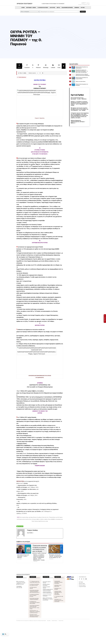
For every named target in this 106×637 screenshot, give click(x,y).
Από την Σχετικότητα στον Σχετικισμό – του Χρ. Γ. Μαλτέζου (78, 98)
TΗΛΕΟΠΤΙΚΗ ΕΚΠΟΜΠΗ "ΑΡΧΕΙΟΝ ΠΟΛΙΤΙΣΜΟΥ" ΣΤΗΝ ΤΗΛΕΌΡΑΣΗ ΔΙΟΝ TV (34, 591)
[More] (64, 66)
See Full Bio (30, 532)
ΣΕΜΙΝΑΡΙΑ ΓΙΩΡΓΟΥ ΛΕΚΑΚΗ (46, 587)
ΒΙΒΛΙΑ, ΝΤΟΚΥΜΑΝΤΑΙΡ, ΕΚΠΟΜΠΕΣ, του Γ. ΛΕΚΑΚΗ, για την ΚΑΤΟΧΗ (48, 599)
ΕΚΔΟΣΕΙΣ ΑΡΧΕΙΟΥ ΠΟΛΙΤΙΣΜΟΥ (46, 585)
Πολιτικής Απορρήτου (82, 584)
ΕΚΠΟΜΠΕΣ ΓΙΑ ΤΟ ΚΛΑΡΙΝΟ (57, 589)
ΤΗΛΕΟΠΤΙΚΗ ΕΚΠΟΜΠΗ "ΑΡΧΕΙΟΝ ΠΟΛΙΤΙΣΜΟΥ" (34, 599)
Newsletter (104, 318)
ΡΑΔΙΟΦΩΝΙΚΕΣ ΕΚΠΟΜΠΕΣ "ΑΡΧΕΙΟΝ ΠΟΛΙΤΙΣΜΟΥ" (58, 582)
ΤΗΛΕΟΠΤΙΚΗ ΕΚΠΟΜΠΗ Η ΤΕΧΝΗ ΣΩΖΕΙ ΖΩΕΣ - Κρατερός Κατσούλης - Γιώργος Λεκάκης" (34, 607)
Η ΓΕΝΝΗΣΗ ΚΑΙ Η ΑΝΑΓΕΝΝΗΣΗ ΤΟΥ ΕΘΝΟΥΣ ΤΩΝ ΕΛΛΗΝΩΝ (35, 602)
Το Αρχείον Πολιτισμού (82, 586)
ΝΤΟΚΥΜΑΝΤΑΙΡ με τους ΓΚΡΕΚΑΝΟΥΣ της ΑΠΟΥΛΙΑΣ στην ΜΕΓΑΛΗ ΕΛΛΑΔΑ (35, 611)
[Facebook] (79, 579)
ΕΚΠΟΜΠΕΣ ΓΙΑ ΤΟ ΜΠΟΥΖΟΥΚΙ (57, 586)
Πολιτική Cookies (82, 583)
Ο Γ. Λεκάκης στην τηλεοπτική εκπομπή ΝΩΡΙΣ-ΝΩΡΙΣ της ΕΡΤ (35, 582)
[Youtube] (86, 579)
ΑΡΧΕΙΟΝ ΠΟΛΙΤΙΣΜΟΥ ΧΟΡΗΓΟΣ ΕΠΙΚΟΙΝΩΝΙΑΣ (47, 592)
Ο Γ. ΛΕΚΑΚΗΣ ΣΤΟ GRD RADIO (58, 597)
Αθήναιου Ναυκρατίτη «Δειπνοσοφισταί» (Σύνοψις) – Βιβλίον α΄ (78, 121)
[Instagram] (81, 579)
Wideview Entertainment (42, 620)
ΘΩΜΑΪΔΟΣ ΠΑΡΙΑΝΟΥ (40, 88)
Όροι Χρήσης (81, 581)
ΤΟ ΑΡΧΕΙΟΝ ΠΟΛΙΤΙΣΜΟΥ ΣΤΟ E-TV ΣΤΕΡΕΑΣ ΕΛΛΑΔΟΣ (34, 595)
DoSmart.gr (31, 620)
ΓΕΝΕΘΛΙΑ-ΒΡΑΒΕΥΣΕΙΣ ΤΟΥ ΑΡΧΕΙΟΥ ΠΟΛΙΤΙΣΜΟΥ (48, 590)
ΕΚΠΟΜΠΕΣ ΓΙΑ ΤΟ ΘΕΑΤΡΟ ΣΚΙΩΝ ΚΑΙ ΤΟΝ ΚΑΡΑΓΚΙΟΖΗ (58, 600)
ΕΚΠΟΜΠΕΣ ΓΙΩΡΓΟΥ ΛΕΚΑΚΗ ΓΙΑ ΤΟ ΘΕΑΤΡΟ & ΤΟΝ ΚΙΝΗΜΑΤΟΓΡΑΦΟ (34, 615)
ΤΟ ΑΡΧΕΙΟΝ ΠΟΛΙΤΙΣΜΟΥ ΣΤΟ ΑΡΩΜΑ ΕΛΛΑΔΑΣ (34, 585)
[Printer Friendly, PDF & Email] (19, 527)
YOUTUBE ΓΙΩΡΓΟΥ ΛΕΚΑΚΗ (33, 588)
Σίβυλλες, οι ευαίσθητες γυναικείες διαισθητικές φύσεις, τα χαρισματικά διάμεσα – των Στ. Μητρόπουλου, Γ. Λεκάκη (79, 103)
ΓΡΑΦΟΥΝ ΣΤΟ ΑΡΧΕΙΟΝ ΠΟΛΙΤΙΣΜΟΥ (47, 595)
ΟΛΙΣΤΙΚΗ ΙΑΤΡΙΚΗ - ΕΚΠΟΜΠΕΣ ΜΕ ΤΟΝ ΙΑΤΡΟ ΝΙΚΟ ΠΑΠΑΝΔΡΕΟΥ (58, 593)
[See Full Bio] (33, 533)
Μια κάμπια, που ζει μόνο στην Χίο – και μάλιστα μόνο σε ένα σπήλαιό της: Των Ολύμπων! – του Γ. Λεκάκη (79, 109)
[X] (84, 579)
